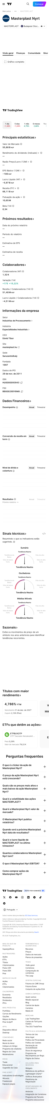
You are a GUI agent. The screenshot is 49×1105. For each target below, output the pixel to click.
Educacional (7, 1065)
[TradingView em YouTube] (16, 897)
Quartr (36, 932)
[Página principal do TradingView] (9, 4)
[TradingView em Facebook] (10, 897)
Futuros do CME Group (35, 983)
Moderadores (8, 1054)
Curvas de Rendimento (12, 1014)
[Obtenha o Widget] (43, 533)
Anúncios (29, 1091)
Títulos (5, 962)
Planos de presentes (34, 957)
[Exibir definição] (21, 144)
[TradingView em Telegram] (34, 897)
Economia (6, 995)
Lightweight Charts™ (34, 1074)
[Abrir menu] (3, 4)
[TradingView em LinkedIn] (28, 897)
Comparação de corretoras (32, 972)
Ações (5, 957)
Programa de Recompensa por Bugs (35, 1054)
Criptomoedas (8, 965)
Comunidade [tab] (34, 53)
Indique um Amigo (10, 1046)
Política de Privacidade (35, 1040)
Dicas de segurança (34, 1050)
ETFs (5, 959)
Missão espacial (32, 1000)
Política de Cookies (33, 1043)
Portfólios (6, 1011)
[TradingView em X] (4, 897)
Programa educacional (35, 1100)
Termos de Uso (32, 1034)
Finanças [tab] (20, 53)
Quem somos (31, 997)
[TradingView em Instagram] (22, 897)
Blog (27, 1002)
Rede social (7, 1040)
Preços (28, 952)
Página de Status (33, 1058)
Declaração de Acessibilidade (31, 1046)
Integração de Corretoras (36, 1094)
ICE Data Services (31, 915)
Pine (4, 973)
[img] (41, 26)
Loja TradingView (33, 1019)
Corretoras (30, 968)
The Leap (29, 976)
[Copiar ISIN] (21, 383)
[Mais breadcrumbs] (15, 11)
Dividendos (7, 1000)
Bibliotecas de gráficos (35, 1071)
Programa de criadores (12, 1049)
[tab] (31, 407)
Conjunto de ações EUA (35, 989)
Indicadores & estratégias (13, 1075)
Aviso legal (30, 1037)
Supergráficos (8, 949)
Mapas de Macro (9, 1019)
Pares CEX (7, 968)
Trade (5, 1062)
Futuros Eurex (31, 986)
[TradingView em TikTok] (40, 897)
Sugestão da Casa (10, 1068)
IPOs (4, 1003)
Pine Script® (8, 1022)
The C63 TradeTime (34, 1026)
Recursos (29, 949)
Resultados (7, 997)
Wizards (6, 1078)
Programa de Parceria (34, 1097)
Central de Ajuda (32, 1005)
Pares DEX (7, 971)
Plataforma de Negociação (31, 1080)
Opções (6, 1016)
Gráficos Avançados (34, 1076)
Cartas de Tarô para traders (34, 1022)
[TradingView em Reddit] (4, 903)
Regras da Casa (9, 1051)
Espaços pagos (9, 1084)
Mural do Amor (8, 1043)
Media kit (29, 1011)
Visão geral (30, 965)
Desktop (6, 1032)
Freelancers (7, 1081)
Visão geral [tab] (8, 53)
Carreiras (29, 1008)
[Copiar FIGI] (22, 391)
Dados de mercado (33, 954)
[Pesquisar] (27, 4)
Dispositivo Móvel (10, 1030)
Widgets (29, 1068)
